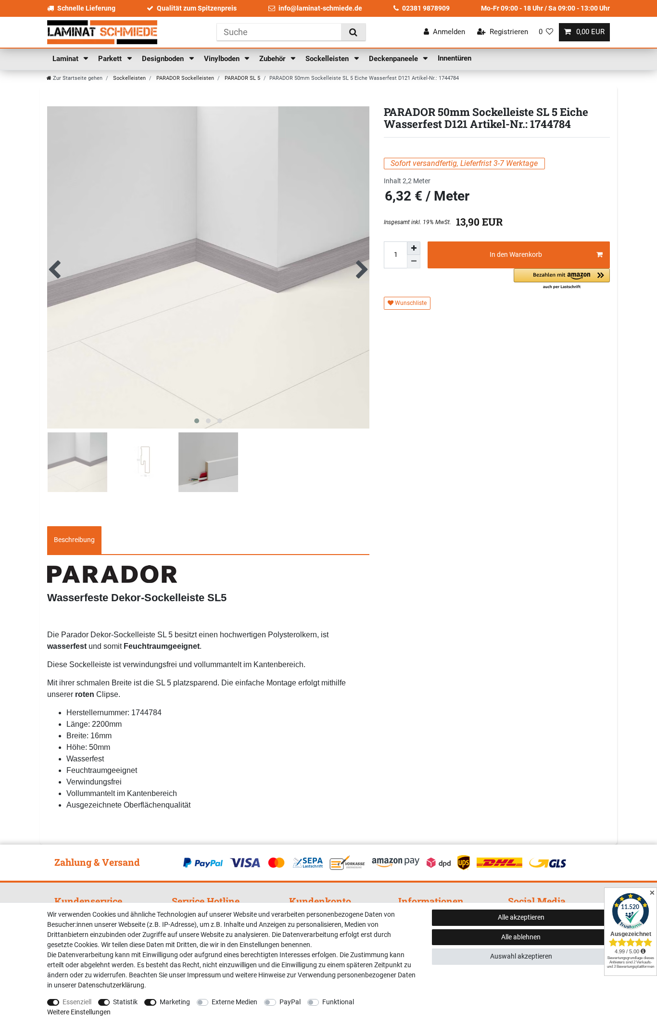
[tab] (74, 540)
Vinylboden (222, 58)
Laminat (66, 58)
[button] (562, 279)
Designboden (164, 58)
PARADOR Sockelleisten (184, 78)
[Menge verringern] (413, 261)
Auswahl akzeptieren (521, 956)
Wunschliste (410, 303)
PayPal (290, 1002)
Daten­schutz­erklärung (111, 985)
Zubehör (273, 58)
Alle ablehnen (521, 937)
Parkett (111, 58)
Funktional (338, 1002)
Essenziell (77, 1002)
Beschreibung (74, 540)
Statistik (125, 1002)
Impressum (204, 975)
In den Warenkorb (516, 254)
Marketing (175, 1002)
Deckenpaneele (394, 58)
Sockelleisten (328, 58)
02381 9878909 (426, 8)
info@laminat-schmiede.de (320, 8)
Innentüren (454, 58)
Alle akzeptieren (521, 917)
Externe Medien (234, 1002)
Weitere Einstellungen (79, 1012)
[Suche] (353, 32)
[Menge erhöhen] (413, 248)
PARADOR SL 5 (241, 78)
